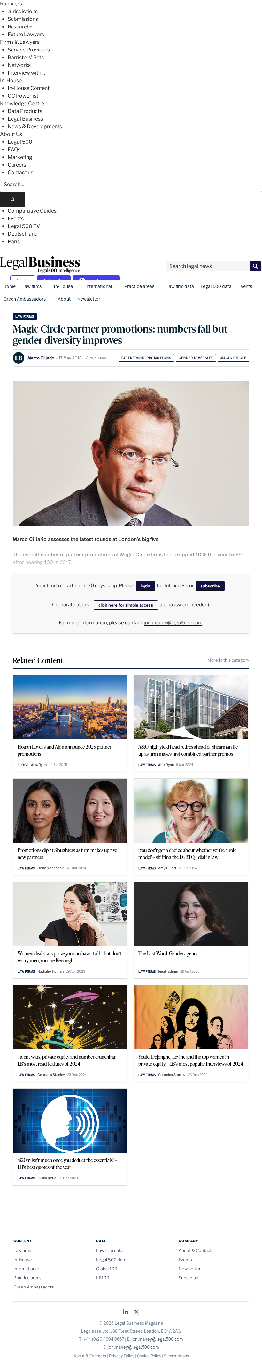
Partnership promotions (146, 358)
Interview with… (26, 73)
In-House (11, 80)
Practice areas (139, 286)
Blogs (23, 765)
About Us (11, 134)
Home (9, 286)
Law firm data (180, 286)
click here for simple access (125, 605)
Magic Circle (233, 358)
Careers (17, 165)
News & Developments (35, 126)
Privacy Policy (121, 1355)
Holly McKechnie (50, 868)
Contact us (20, 172)
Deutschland (23, 234)
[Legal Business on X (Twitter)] (136, 1312)
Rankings (11, 4)
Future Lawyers (26, 34)
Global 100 (106, 1268)
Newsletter (88, 299)
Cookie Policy (149, 1355)
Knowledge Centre (22, 103)
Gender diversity (196, 358)
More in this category (228, 660)
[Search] (12, 199)
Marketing (20, 157)
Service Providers (29, 50)
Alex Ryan (39, 764)
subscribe (210, 585)
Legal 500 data (216, 286)
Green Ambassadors (25, 299)
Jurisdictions (23, 11)
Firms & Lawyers (20, 42)
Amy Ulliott (167, 868)
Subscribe (188, 1277)
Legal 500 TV (24, 226)
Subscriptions (176, 1355)
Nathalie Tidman (50, 971)
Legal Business (25, 119)
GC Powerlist (23, 96)
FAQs (14, 149)
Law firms (32, 286)
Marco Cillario (40, 358)
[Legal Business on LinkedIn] (125, 1312)
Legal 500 (20, 142)
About (64, 299)
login (145, 585)
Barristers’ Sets (26, 57)
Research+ (20, 27)
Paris (14, 242)
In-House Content (29, 88)
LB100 (102, 1277)
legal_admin (168, 971)
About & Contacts (196, 1250)
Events (16, 219)
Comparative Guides (32, 211)
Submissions (23, 19)
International (98, 286)
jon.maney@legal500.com (173, 623)
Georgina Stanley (51, 1074)
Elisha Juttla (46, 1178)
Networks (19, 65)
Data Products (25, 111)
